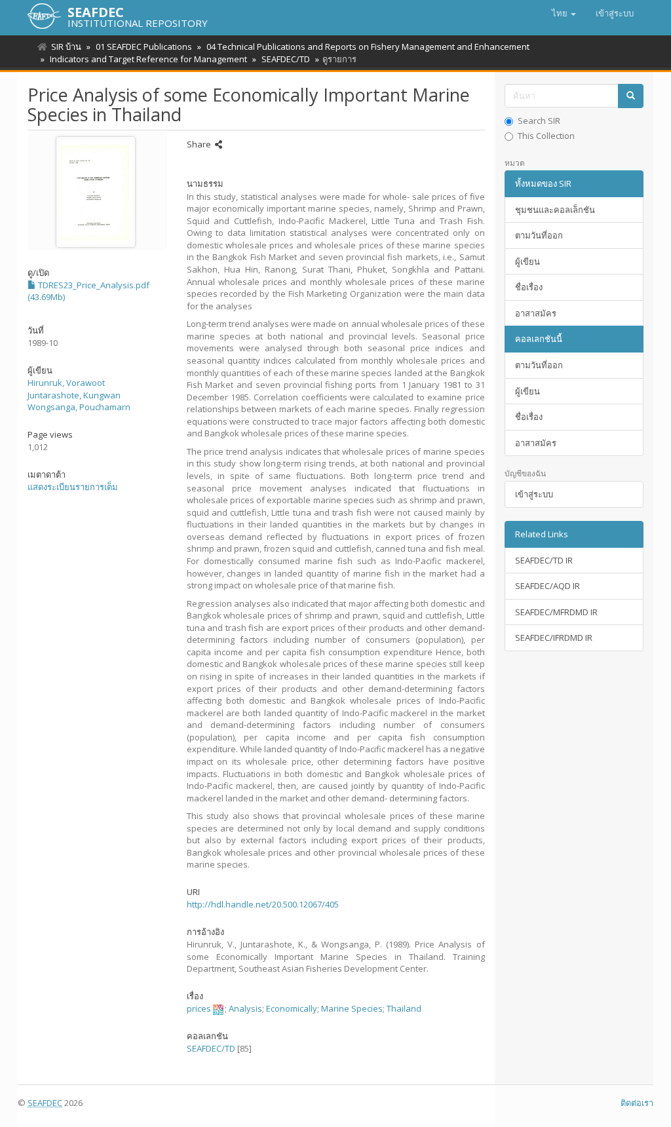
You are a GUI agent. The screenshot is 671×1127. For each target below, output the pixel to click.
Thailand (404, 1008)
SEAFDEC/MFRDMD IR (556, 612)
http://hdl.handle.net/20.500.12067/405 (263, 904)
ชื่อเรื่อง (529, 287)
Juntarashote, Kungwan (74, 395)
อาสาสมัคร (535, 313)
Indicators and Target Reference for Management (148, 59)
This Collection (546, 136)
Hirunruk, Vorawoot (66, 383)
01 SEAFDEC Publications (144, 46)
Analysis (245, 1008)
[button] (564, 13)
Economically (291, 1008)
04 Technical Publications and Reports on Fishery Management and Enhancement (367, 46)
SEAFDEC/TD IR (544, 560)
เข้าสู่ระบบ (534, 494)
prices (199, 1008)
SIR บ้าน (66, 46)
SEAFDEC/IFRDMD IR (553, 637)
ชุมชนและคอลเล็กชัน (555, 210)
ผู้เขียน (527, 261)
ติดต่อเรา (637, 1103)
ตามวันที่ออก (539, 235)
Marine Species (352, 1008)
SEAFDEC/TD (285, 59)
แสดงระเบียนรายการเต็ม (73, 487)
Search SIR (539, 120)
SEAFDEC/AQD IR (547, 586)
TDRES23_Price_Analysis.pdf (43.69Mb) (88, 291)
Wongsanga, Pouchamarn (79, 407)
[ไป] (630, 96)
